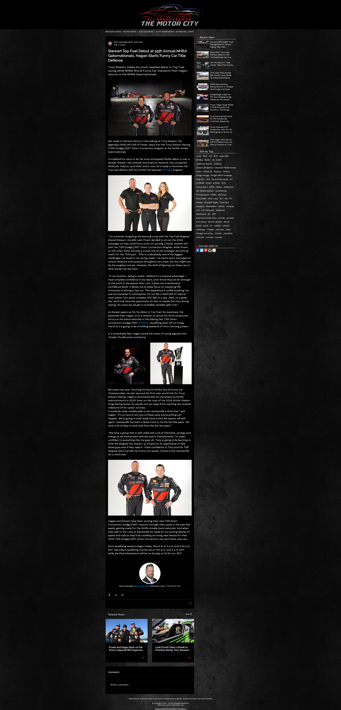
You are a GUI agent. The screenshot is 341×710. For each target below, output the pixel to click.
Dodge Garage (202, 175)
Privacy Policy (171, 709)
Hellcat (219, 187)
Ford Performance (219, 179)
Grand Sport (202, 187)
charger (210, 229)
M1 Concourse (202, 195)
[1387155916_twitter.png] (201, 250)
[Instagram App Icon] (210, 250)
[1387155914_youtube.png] (206, 250)
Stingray (230, 206)
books (199, 226)
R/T (221, 199)
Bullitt (207, 160)
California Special (204, 164)
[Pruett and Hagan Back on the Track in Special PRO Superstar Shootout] (127, 631)
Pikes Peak (201, 199)
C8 (213, 160)
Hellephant (229, 187)
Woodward (201, 214)
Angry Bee (223, 156)
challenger (200, 229)
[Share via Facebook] (109, 595)
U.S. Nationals (207, 210)
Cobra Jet (207, 171)
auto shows (201, 222)
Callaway (218, 164)
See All (189, 614)
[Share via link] (122, 595)
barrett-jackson (215, 222)
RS (226, 199)
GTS (223, 183)
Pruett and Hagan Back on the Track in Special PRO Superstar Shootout (126, 648)
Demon (226, 171)
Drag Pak (200, 179)
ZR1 (214, 214)
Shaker (221, 206)
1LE (210, 156)
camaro (225, 226)
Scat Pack (224, 202)
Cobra (199, 171)
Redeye (199, 202)
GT (231, 179)
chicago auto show (204, 233)
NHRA (213, 195)
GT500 (216, 183)
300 (215, 156)
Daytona (217, 171)
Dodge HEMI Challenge (221, 175)
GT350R (200, 183)
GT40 (208, 183)
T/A (197, 210)
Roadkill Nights (211, 202)
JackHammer (221, 191)
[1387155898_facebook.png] (197, 250)
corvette (218, 237)
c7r (211, 226)
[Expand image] (129, 363)
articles (221, 218)
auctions (230, 218)
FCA (208, 179)
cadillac (217, 226)
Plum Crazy (213, 199)
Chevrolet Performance (225, 168)
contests (209, 237)
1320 (204, 156)
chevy (228, 229)
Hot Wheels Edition (205, 191)
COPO (219, 160)
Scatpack (200, 206)
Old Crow (222, 195)
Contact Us (182, 709)
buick (205, 226)
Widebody (220, 210)
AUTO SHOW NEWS (164, 32)
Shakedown (211, 206)
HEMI (211, 187)
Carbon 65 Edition (204, 168)
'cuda (198, 156)
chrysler (218, 233)
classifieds (228, 233)
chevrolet (220, 229)
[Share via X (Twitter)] (116, 595)
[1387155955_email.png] (214, 250)
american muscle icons (206, 218)
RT (230, 199)
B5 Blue (199, 160)
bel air (227, 222)
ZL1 (209, 214)
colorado (200, 237)
